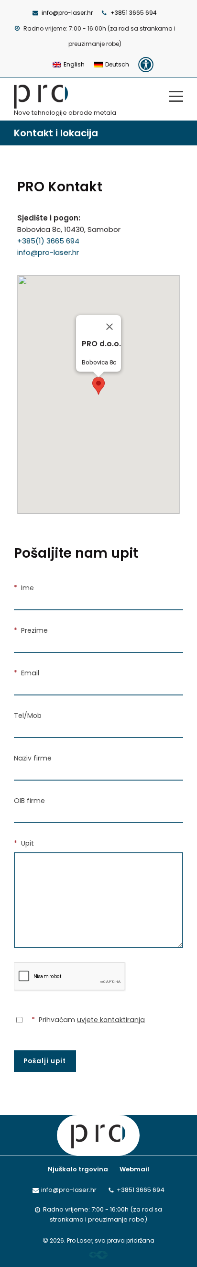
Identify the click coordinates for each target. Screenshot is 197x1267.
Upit (24, 843)
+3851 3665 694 (133, 13)
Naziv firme (33, 758)
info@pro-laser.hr (67, 13)
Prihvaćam (88, 1020)
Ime (24, 588)
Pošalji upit (44, 1061)
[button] (98, 385)
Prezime (31, 630)
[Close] (109, 326)
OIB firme (29, 800)
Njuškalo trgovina (78, 1169)
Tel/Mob (28, 715)
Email (26, 673)
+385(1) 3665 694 (48, 241)
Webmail (134, 1169)
